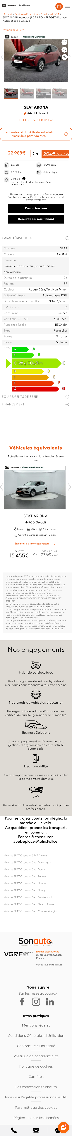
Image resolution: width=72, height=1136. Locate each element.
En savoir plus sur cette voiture (32, 544)
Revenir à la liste (13, 30)
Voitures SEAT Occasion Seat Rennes (25, 876)
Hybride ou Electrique (36, 672)
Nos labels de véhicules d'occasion (36, 702)
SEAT (44, 14)
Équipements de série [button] (20, 396)
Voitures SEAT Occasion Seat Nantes (25, 883)
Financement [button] (13, 404)
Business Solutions (36, 732)
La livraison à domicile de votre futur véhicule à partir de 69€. (30, 134)
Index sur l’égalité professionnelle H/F (36, 1097)
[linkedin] (51, 1001)
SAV (36, 796)
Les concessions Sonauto (36, 1087)
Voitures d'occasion (26, 14)
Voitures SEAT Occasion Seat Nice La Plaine (29, 904)
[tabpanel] (11, 93)
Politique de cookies (36, 1066)
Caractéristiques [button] (17, 238)
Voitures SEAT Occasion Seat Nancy (24, 890)
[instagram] (38, 1001)
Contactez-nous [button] (36, 208)
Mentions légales (36, 1025)
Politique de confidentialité (36, 1056)
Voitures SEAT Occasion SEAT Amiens (25, 856)
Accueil (8, 14)
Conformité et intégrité (36, 1046)
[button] (67, 6)
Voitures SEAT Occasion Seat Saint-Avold (28, 897)
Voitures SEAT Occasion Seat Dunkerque (27, 862)
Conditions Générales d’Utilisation (36, 1036)
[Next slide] (69, 487)
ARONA (54, 14)
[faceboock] (24, 1001)
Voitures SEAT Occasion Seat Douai (24, 869)
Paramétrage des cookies (36, 1107)
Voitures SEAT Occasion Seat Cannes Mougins (30, 911)
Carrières (36, 1077)
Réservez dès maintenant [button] (36, 219)
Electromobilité (36, 766)
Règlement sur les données (36, 1118)
